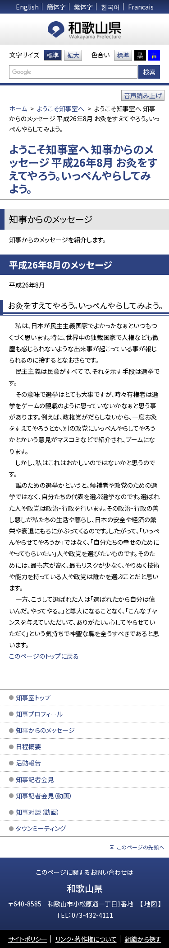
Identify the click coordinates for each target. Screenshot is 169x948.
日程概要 (28, 746)
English (27, 6)
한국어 (110, 6)
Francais (141, 6)
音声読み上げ (143, 95)
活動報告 (28, 762)
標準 (52, 55)
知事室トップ (33, 697)
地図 (151, 903)
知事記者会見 (35, 779)
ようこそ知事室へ (60, 108)
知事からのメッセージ (45, 730)
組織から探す (143, 938)
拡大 (73, 55)
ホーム (18, 108)
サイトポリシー (27, 938)
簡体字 (56, 6)
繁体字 (83, 6)
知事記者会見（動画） (44, 795)
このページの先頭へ (140, 847)
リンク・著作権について (86, 938)
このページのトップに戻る (44, 655)
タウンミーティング (41, 828)
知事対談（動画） (38, 811)
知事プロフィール (39, 713)
